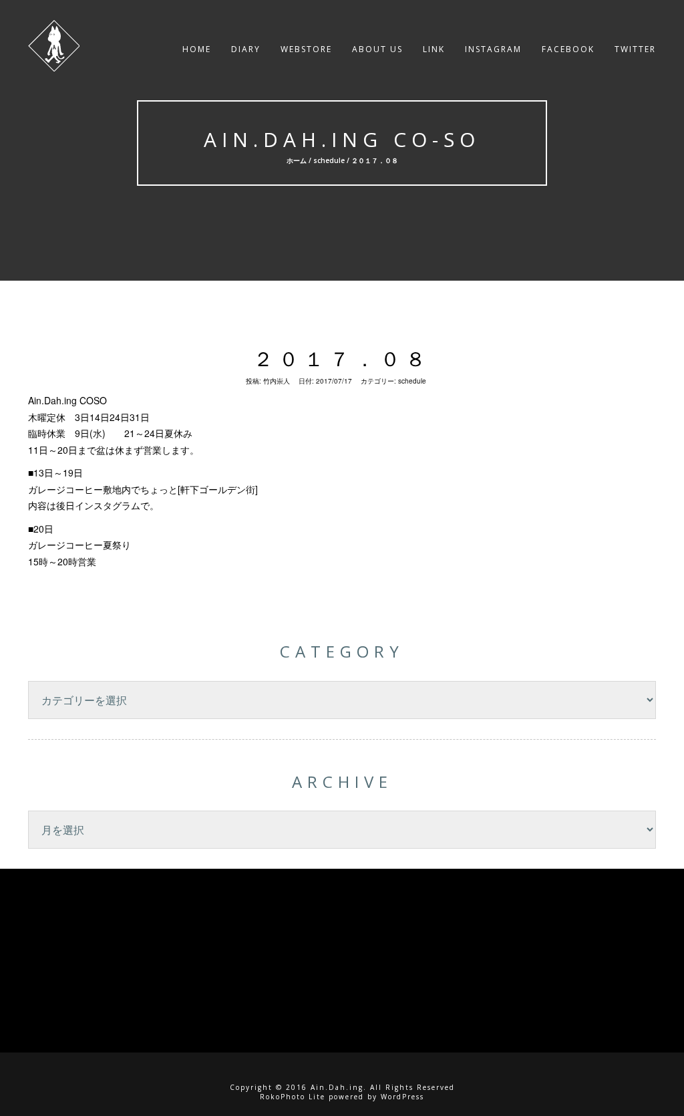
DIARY (246, 49)
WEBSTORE (306, 49)
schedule (328, 160)
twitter (635, 49)
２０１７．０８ (342, 358)
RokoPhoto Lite (292, 1096)
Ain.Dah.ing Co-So (342, 139)
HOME (196, 49)
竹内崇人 (276, 381)
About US (377, 49)
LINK (434, 49)
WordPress (402, 1096)
